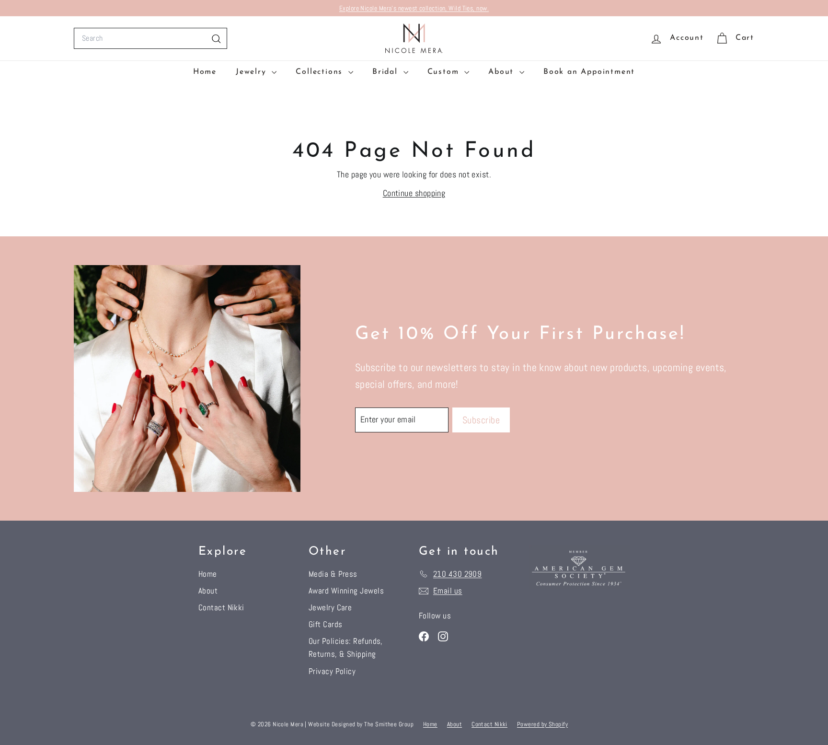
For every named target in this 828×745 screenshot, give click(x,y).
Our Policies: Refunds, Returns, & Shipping (346, 647)
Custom (444, 72)
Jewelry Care (330, 607)
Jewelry (252, 72)
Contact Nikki (221, 607)
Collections (321, 72)
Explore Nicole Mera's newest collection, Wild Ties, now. (414, 8)
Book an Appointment (589, 72)
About (502, 72)
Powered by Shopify (542, 724)
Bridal (386, 72)
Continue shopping (414, 192)
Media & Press (333, 574)
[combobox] (150, 38)
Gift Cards (326, 624)
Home (205, 72)
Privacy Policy (332, 671)
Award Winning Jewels (346, 590)
